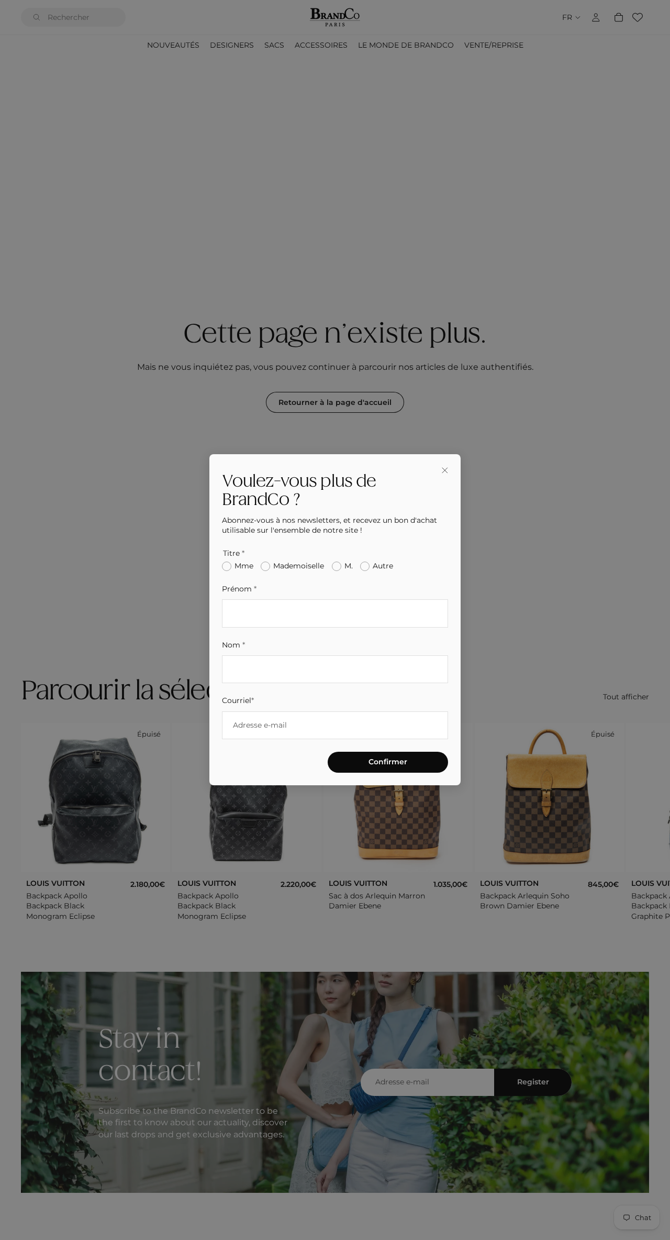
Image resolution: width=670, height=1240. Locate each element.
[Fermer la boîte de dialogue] (444, 469)
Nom (233, 645)
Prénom (239, 589)
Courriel (238, 701)
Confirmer (387, 762)
